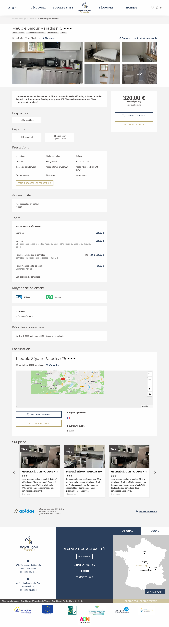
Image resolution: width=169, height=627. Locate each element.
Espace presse (148, 601)
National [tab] (127, 531)
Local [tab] (155, 531)
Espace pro (131, 601)
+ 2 (139, 73)
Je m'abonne (84, 556)
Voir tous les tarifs (134, 105)
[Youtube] (87, 571)
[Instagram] (84, 571)
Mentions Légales (10, 601)
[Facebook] (81, 571)
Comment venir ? (155, 591)
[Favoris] (153, 7)
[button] (157, 8)
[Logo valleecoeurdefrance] (28, 543)
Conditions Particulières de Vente (67, 601)
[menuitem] (38, 8)
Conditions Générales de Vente (35, 601)
